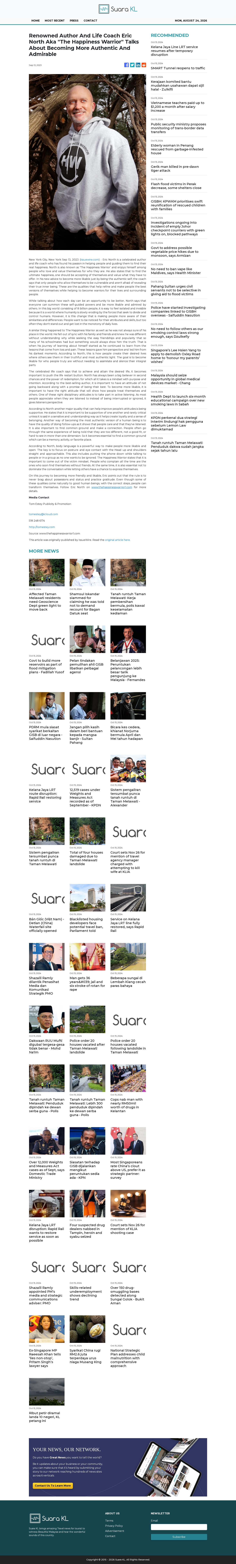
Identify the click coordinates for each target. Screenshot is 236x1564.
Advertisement (114, 1530)
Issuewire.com (90, 259)
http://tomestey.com (42, 527)
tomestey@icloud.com (43, 514)
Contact (110, 1536)
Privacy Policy (114, 1525)
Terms (109, 1520)
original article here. (117, 539)
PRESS (74, 20)
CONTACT (90, 20)
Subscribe (179, 1536)
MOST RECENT (55, 20)
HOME (35, 20)
